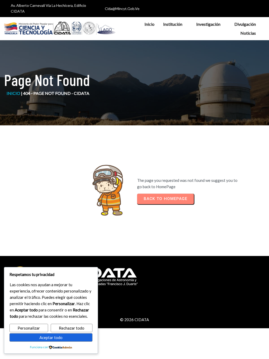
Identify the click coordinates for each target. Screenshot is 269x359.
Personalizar (29, 328)
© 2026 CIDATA (134, 319)
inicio (13, 93)
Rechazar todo (71, 328)
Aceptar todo (51, 337)
